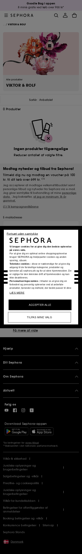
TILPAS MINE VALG (39, 317)
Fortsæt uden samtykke (22, 233)
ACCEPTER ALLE (40, 304)
